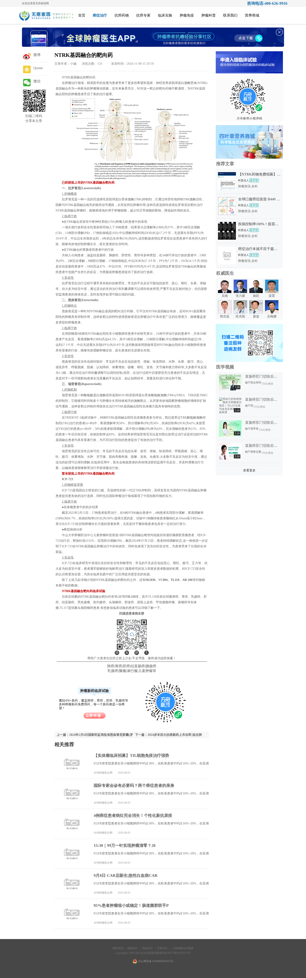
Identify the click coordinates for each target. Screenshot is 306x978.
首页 (81, 15)
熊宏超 (224, 316)
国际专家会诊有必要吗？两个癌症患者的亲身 (134, 785)
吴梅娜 (271, 316)
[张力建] (240, 292)
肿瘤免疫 (187, 15)
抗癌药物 (121, 15)
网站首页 (118, 948)
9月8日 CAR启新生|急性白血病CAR (125, 875)
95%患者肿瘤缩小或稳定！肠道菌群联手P (131, 905)
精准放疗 (133, 948)
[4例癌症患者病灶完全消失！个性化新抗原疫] (72, 824)
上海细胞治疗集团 (182, 948)
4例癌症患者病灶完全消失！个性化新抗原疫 (133, 815)
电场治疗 (147, 948)
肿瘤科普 (208, 15)
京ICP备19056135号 (179, 952)
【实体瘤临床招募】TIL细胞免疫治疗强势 (131, 755)
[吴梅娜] (271, 312)
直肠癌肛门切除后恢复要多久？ (270, 376)
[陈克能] (240, 312)
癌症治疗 (100, 15)
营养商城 (252, 15)
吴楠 (225, 295)
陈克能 (240, 316)
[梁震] (271, 292)
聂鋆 (256, 316)
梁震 (272, 295)
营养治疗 (162, 948)
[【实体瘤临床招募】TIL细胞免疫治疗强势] (72, 764)
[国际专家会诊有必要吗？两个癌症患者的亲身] (72, 794)
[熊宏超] (224, 312)
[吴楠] (224, 292)
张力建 (240, 295)
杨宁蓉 (249, 382)
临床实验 (165, 15)
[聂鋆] (256, 312)
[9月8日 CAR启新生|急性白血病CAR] (72, 884)
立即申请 (93, 715)
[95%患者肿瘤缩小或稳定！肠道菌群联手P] (72, 914)
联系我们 (230, 15)
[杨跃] (256, 292)
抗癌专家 (143, 15)
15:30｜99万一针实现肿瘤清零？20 (124, 845)
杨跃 (256, 295)
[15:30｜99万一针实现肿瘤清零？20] (72, 854)
